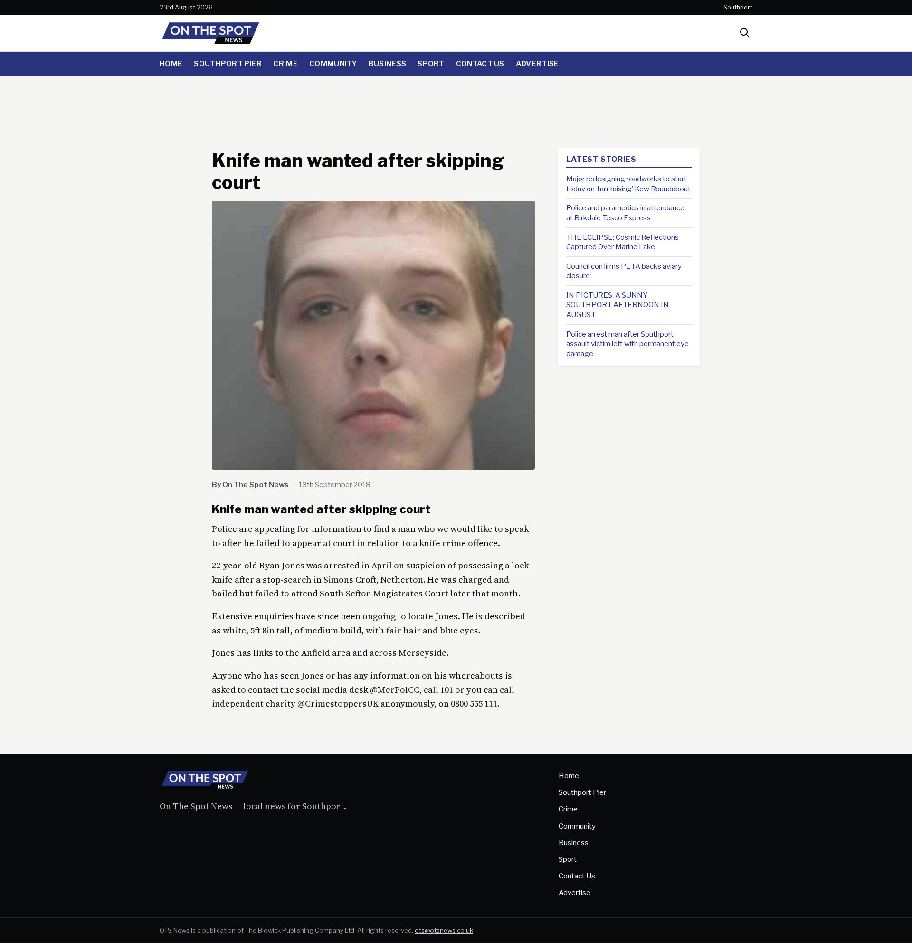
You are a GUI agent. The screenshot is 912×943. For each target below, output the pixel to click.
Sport (431, 63)
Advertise (537, 63)
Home (171, 63)
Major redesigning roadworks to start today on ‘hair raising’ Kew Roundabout (628, 183)
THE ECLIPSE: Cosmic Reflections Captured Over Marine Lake (622, 241)
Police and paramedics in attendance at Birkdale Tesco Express (625, 212)
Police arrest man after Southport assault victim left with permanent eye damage (627, 344)
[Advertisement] (456, 108)
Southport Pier (228, 63)
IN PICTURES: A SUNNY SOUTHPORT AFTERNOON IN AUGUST (617, 305)
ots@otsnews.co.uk (444, 930)
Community (333, 63)
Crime (285, 63)
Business (387, 63)
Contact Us (480, 63)
